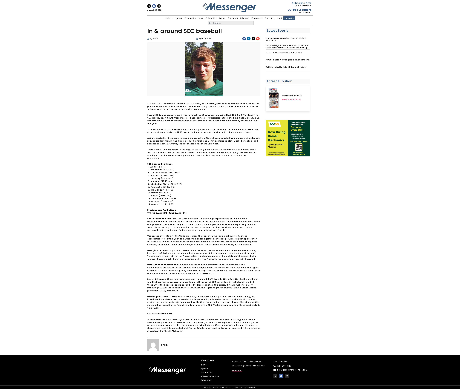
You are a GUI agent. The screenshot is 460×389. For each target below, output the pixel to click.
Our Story (270, 18)
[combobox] (231, 23)
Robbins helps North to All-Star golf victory (286, 67)
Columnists (211, 18)
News (167, 18)
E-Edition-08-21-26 (292, 95)
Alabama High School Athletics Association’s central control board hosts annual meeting (287, 46)
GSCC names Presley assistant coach (284, 53)
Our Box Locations (299, 10)
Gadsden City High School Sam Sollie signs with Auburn (286, 39)
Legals (222, 18)
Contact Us (257, 18)
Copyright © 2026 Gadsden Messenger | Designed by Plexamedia (230, 387)
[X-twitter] (149, 6)
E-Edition (244, 18)
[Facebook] (154, 6)
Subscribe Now (301, 3)
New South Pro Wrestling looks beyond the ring (287, 60)
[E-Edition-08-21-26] (274, 98)
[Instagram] (159, 6)
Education (233, 18)
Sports (178, 18)
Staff (279, 18)
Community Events (193, 18)
